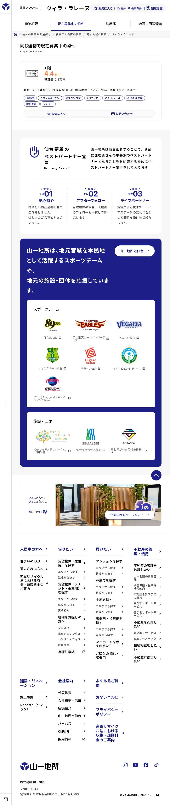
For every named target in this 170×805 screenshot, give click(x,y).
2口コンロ (93, 98)
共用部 (110, 23)
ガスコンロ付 (73, 98)
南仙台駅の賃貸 (97, 34)
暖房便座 (31, 103)
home (15, 34)
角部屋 (30, 98)
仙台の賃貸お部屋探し (36, 34)
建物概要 (31, 23)
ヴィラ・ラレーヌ (123, 34)
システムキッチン (50, 98)
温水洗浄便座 (135, 98)
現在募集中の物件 (71, 23)
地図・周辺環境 (150, 23)
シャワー (48, 103)
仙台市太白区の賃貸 (69, 34)
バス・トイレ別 (113, 98)
